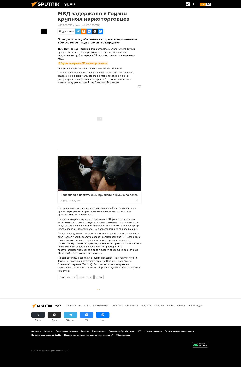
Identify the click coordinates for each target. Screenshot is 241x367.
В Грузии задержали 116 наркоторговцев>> (83, 63)
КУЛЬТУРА (159, 305)
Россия (181, 305)
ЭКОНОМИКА (131, 305)
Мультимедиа (195, 305)
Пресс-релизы (98, 331)
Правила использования (67, 331)
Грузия (61, 277)
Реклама (85, 331)
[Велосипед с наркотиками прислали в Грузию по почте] (99, 173)
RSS (139, 331)
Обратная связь (123, 335)
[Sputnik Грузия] (46, 7)
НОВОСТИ (71, 277)
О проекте (36, 331)
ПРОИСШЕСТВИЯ (85, 277)
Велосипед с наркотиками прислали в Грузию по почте (99, 195)
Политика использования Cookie (46, 335)
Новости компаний (153, 331)
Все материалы (101, 305)
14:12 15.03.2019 (65, 25)
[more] (137, 200)
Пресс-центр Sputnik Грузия (121, 331)
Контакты (48, 331)
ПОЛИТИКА (117, 305)
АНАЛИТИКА (85, 305)
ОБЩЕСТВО (146, 305)
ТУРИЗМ (170, 305)
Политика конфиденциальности (179, 331)
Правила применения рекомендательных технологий (88, 335)
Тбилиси (99, 277)
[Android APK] (200, 345)
